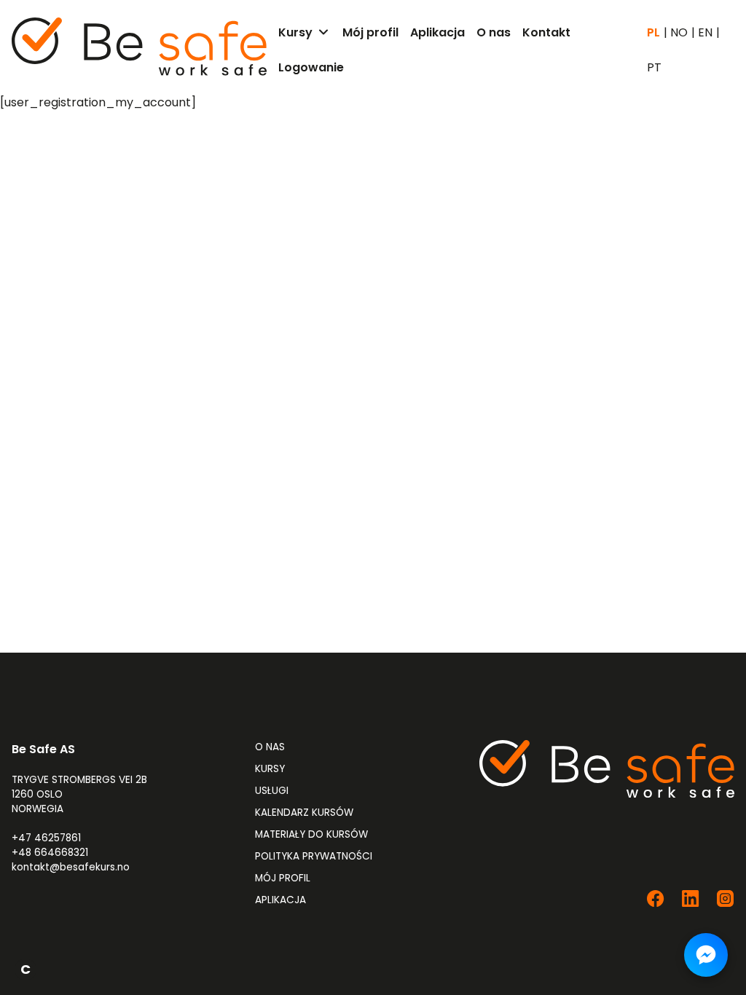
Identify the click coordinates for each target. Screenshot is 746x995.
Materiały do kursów (311, 834)
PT (654, 68)
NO (679, 33)
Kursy (270, 769)
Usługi (271, 791)
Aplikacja (280, 900)
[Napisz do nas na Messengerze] (706, 955)
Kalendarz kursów (304, 812)
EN (705, 33)
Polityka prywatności (313, 856)
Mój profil (282, 878)
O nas (270, 747)
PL (653, 33)
